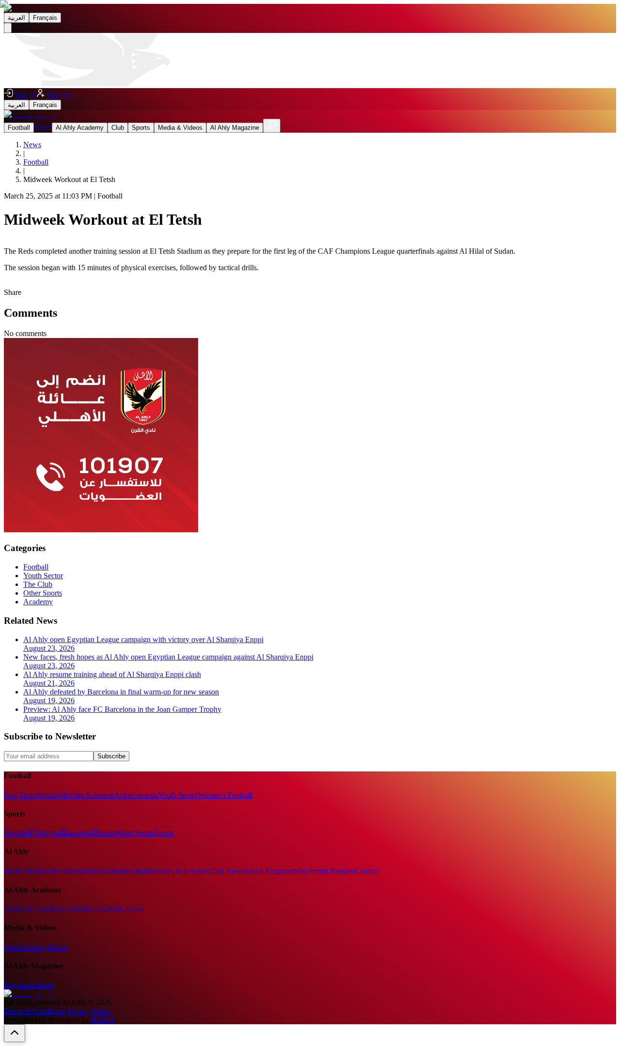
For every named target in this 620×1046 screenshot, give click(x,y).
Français (45, 17)
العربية (16, 17)
